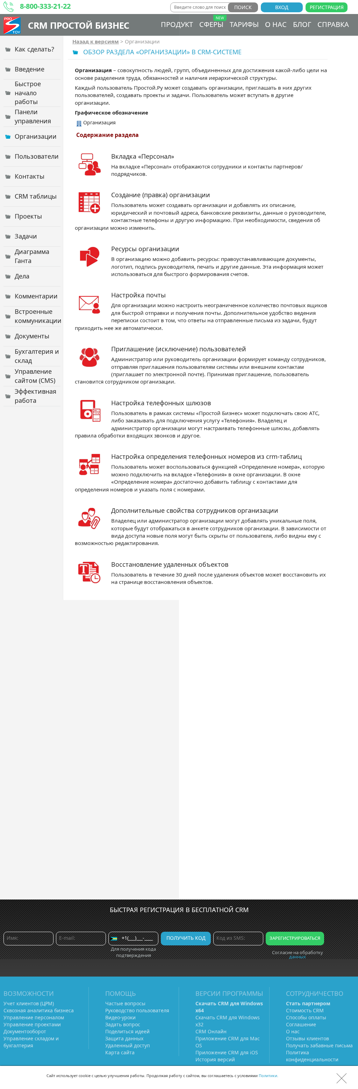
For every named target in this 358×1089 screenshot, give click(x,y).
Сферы (211, 24)
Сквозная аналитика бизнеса (38, 1010)
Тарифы (244, 24)
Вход (281, 7)
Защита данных (124, 1038)
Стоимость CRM (305, 1010)
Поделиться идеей (127, 1031)
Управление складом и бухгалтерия (31, 1042)
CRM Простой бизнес (78, 25)
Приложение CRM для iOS (226, 1052)
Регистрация (327, 7)
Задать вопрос (122, 1024)
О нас (276, 24)
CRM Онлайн (211, 1031)
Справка (333, 24)
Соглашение (301, 1024)
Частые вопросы (125, 1003)
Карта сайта (120, 1052)
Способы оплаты (306, 1017)
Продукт (177, 24)
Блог (302, 24)
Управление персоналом (33, 1017)
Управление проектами (32, 1024)
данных (297, 956)
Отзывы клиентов (307, 1038)
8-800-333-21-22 (45, 6)
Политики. (268, 1075)
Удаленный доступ (127, 1045)
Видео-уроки (120, 1017)
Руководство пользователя (137, 1010)
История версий (215, 1059)
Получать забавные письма (319, 1045)
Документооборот (24, 1031)
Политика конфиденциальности (312, 1056)
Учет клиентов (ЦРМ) (28, 1003)
